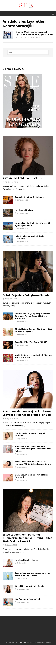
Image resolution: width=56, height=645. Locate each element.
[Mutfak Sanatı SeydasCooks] (8, 604)
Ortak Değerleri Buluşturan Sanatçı (27, 295)
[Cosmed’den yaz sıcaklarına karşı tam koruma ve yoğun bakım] (8, 578)
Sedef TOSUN (35, 37)
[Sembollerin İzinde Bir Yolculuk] (8, 202)
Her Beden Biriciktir (24, 210)
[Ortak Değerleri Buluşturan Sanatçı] (28, 290)
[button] (52, 13)
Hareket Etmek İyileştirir (26, 560)
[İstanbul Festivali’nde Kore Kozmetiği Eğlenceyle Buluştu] (8, 228)
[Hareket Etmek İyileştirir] (8, 565)
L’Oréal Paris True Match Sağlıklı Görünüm (30, 434)
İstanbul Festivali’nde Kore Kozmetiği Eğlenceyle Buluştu (32, 224)
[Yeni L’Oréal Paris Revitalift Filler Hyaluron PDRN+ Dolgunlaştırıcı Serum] (8, 467)
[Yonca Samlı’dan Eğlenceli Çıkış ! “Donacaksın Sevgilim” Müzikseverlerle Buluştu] (8, 451)
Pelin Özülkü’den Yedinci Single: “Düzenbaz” (29, 237)
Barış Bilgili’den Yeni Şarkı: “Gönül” (31, 342)
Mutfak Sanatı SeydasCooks (28, 599)
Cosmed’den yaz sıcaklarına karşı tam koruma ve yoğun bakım (33, 574)
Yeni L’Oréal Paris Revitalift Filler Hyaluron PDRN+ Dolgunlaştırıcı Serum (33, 462)
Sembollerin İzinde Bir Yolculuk (29, 197)
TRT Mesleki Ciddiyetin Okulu (22, 178)
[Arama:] (28, 52)
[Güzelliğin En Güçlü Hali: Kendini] (8, 591)
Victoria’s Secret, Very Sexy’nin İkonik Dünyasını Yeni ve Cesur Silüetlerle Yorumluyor (32, 315)
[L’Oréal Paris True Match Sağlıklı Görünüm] (8, 438)
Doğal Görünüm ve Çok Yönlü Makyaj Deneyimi (32, 476)
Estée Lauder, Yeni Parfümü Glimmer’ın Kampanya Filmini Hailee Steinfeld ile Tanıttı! (27, 538)
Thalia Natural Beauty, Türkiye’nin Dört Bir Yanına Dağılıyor (33, 330)
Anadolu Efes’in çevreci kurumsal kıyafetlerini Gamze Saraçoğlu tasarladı (34, 33)
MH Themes (24, 642)
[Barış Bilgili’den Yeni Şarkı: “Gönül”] (8, 347)
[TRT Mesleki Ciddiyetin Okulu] (28, 174)
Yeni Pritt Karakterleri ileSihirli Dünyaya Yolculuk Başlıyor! (33, 356)
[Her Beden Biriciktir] (8, 215)
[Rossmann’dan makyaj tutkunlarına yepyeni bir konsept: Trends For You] (28, 407)
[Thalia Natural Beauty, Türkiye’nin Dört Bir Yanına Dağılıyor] (8, 334)
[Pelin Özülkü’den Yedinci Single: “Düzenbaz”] (8, 241)
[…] (24, 189)
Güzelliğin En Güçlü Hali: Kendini (29, 586)
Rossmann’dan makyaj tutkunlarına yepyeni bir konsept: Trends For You (27, 413)
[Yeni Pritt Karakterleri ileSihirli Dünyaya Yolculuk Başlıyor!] (8, 360)
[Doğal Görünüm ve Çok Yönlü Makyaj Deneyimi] (8, 480)
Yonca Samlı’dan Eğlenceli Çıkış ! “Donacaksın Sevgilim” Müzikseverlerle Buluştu (33, 448)
